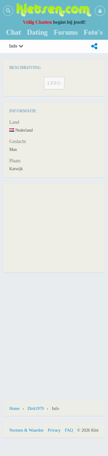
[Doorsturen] (94, 46)
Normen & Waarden (26, 430)
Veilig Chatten (37, 22)
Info (14, 45)
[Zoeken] (8, 10)
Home (14, 408)
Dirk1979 (36, 408)
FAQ (69, 430)
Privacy (54, 430)
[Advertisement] (54, 227)
